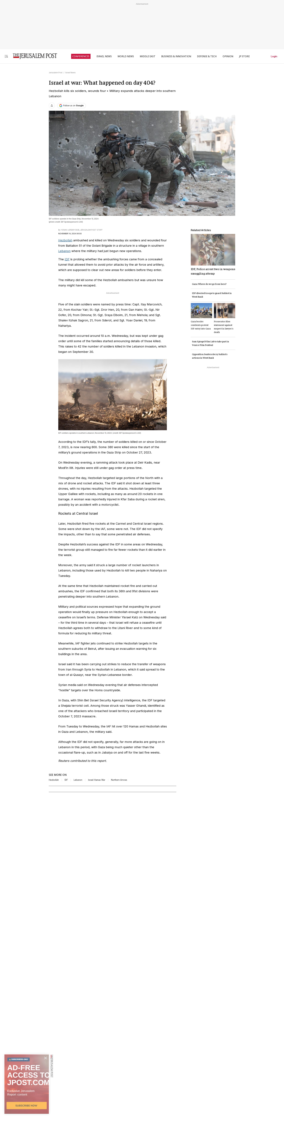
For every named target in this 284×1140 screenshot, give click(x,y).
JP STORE (244, 56)
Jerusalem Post (55, 72)
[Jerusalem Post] (33, 56)
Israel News (70, 72)
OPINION (228, 56)
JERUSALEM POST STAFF (91, 230)
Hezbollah (65, 240)
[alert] (26, 1106)
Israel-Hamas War (96, 780)
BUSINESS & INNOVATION (176, 56)
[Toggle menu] (6, 56)
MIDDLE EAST (147, 56)
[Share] (52, 106)
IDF (67, 259)
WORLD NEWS (126, 56)
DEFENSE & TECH (207, 56)
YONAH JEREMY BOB (70, 230)
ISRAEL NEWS (104, 56)
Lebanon (64, 251)
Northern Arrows (119, 780)
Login (274, 56)
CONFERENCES (80, 56)
